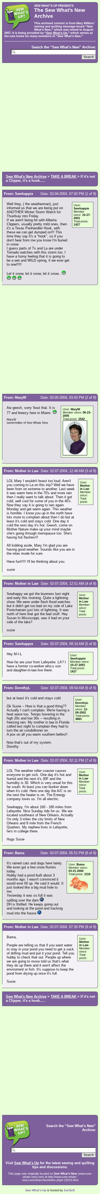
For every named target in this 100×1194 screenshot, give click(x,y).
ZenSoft (69, 1190)
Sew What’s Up (56, 32)
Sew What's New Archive (26, 176)
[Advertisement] (50, 116)
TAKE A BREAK (63, 176)
